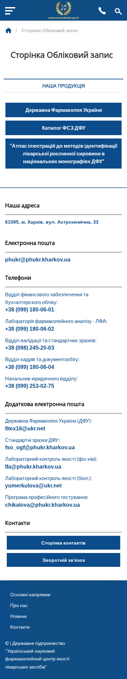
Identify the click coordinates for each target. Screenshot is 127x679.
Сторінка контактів (63, 543)
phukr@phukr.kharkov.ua (37, 259)
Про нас (19, 605)
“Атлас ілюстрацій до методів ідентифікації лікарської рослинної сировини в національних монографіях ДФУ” (63, 153)
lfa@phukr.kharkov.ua (33, 467)
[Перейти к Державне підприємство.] (9, 30)
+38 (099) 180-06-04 (29, 367)
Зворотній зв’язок (63, 560)
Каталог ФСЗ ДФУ (63, 128)
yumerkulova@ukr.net (33, 485)
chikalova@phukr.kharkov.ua (42, 505)
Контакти (20, 627)
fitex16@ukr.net (25, 428)
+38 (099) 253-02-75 (29, 386)
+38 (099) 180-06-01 (29, 309)
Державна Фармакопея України (63, 110)
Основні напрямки (30, 594)
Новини (18, 616)
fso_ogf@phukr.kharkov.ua (40, 447)
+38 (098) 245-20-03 (29, 348)
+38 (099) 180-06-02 (29, 329)
